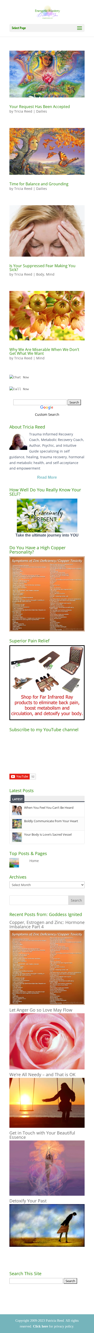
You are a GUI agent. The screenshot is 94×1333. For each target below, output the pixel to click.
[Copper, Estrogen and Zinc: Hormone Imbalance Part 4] (47, 1003)
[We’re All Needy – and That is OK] (47, 1126)
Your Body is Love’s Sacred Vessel (48, 834)
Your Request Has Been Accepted (39, 106)
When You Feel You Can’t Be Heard (49, 807)
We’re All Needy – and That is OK (42, 1074)
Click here (40, 1326)
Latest (17, 799)
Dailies (41, 111)
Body (40, 274)
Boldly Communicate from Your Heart (51, 821)
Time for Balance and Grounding (38, 184)
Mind (50, 274)
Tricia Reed (23, 111)
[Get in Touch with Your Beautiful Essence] (47, 1194)
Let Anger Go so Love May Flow (40, 1010)
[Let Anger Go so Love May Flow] (47, 1068)
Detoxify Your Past (28, 1201)
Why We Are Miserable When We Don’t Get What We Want (44, 351)
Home (34, 860)
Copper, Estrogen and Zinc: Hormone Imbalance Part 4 (47, 924)
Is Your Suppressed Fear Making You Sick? (42, 267)
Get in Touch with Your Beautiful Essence (42, 1135)
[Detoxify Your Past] (47, 1245)
